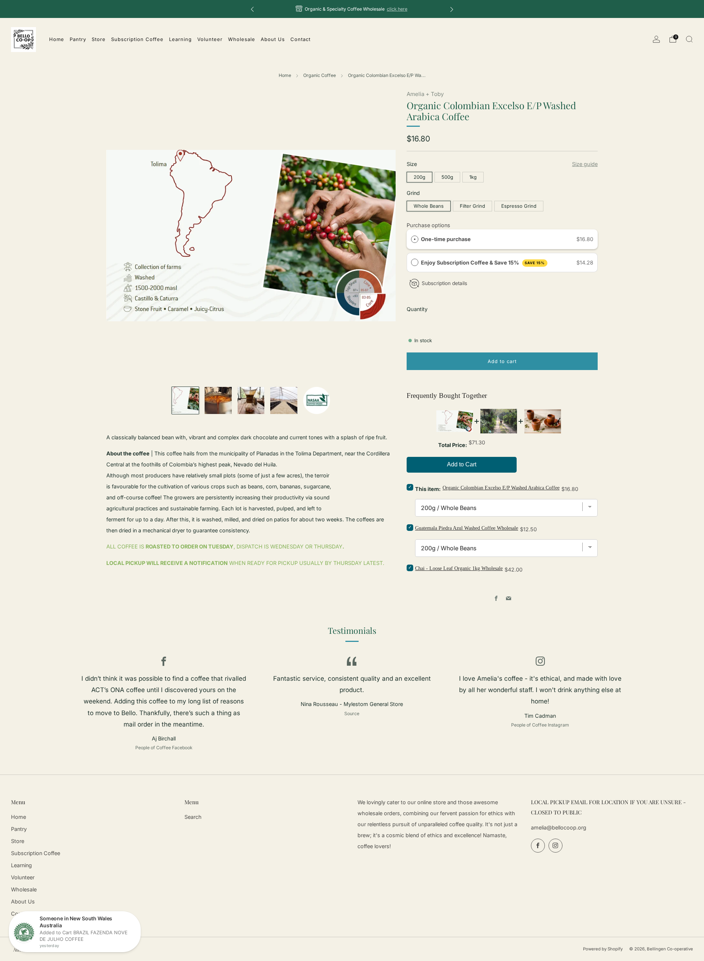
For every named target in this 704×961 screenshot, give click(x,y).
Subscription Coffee (35, 853)
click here (397, 9)
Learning (21, 865)
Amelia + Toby (425, 93)
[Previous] (252, 9)
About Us (23, 901)
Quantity (417, 309)
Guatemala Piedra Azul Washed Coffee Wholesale (466, 528)
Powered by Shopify (603, 948)
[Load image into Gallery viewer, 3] (251, 400)
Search (193, 817)
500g (447, 177)
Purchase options (428, 225)
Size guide (585, 164)
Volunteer (22, 877)
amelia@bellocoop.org (558, 827)
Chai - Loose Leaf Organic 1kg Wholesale (459, 568)
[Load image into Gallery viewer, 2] (218, 400)
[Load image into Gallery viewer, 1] (185, 400)
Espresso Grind (518, 206)
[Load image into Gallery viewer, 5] (316, 400)
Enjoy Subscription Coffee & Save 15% (483, 262)
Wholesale (24, 889)
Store (17, 841)
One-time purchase (446, 239)
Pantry (19, 829)
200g (419, 177)
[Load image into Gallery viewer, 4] (283, 400)
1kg (473, 177)
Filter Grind (472, 206)
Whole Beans (429, 206)
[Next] (451, 9)
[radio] (414, 239)
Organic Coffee (319, 75)
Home (285, 75)
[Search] (689, 39)
